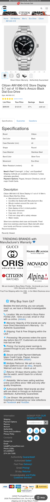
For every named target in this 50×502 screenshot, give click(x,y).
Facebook (11, 402)
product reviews (18, 98)
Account (7, 426)
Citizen (41, 18)
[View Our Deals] (33, 242)
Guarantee (21, 121)
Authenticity (8, 429)
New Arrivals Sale (26, 3)
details (22, 319)
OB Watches (15, 18)
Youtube (25, 402)
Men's (24, 18)
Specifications (7, 121)
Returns (7, 424)
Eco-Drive (32, 18)
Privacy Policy (9, 434)
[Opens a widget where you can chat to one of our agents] (41, 498)
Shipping (7, 419)
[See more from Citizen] (25, 14)
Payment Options (10, 421)
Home (6, 18)
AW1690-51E (11, 21)
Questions (33, 121)
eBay (29, 365)
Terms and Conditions (12, 431)
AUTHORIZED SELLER (35, 0)
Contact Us (8, 441)
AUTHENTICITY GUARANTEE (18, 0)
